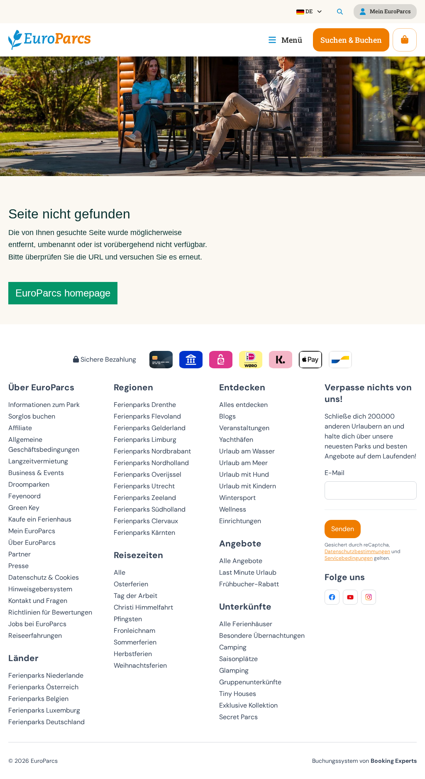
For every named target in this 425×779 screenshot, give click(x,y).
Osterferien (131, 584)
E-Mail (334, 472)
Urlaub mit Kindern (247, 486)
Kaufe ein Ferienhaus (39, 519)
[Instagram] (368, 597)
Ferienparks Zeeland (145, 497)
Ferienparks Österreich (43, 687)
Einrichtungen (240, 521)
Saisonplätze (238, 658)
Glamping (234, 670)
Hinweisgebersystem (40, 589)
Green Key (23, 507)
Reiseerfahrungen (35, 635)
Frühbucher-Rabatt (249, 584)
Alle (119, 572)
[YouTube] (350, 597)
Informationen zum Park (44, 404)
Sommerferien (135, 642)
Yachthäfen (236, 439)
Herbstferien (133, 653)
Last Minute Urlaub (247, 572)
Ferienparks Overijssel (147, 474)
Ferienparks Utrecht (144, 486)
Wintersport (237, 497)
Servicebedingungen (349, 558)
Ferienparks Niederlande (45, 675)
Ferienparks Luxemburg (44, 710)
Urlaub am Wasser (247, 451)
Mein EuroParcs (31, 531)
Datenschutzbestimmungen (357, 551)
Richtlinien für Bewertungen (50, 612)
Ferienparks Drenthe (145, 404)
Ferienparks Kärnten (144, 532)
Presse (18, 565)
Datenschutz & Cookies (43, 577)
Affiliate (20, 428)
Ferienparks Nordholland (151, 462)
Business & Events (36, 472)
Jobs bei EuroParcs (37, 624)
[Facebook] (332, 597)
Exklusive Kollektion (248, 705)
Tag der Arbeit (135, 595)
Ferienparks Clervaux (146, 521)
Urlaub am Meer (243, 462)
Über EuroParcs (32, 542)
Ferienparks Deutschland (46, 722)
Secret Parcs (238, 717)
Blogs (227, 416)
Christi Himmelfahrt (143, 607)
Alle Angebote (240, 560)
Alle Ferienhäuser (245, 624)
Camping (233, 647)
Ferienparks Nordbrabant (152, 451)
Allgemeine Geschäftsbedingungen (43, 444)
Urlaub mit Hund (244, 474)
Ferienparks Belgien (38, 698)
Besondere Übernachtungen (262, 635)
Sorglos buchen (31, 416)
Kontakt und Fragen (37, 600)
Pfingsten (128, 619)
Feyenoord (24, 496)
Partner (19, 554)
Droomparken (28, 484)
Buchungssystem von (364, 760)
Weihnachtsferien (140, 665)
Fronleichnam (134, 630)
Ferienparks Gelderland (150, 428)
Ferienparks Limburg (145, 439)
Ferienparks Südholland (150, 509)
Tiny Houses (237, 693)
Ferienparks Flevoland (147, 416)
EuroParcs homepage (62, 293)
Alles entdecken (243, 404)
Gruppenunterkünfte (250, 682)
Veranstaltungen (244, 428)
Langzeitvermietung (38, 461)
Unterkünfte (245, 606)
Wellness (232, 509)
